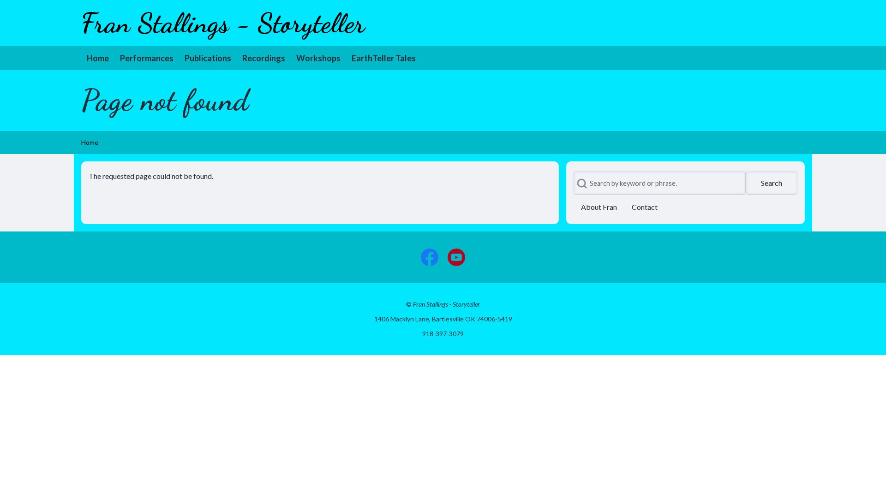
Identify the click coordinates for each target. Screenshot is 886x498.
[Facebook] (429, 257)
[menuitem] (97, 58)
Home (89, 142)
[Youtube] (456, 257)
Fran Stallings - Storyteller (223, 23)
